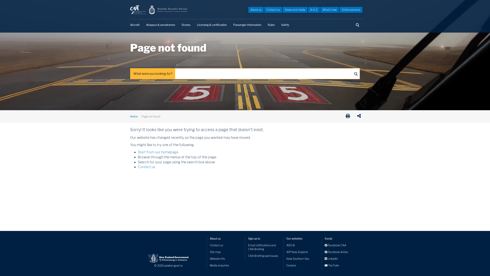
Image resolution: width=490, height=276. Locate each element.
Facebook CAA (336, 245)
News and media (295, 9)
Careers (291, 265)
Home (134, 116)
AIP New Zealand (297, 252)
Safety (285, 24)
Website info (217, 258)
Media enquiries (219, 265)
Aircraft (135, 24)
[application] (360, 116)
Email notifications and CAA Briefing (262, 247)
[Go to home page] (159, 9)
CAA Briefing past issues (263, 255)
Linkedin (332, 258)
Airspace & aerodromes (160, 24)
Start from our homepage (158, 152)
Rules (271, 24)
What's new (330, 9)
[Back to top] (479, 265)
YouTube (333, 265)
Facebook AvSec (337, 252)
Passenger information (247, 24)
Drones (186, 24)
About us (256, 9)
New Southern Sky (297, 258)
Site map (215, 252)
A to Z (314, 9)
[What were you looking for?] (356, 74)
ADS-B (290, 245)
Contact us (273, 9)
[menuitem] (256, 9)
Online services (351, 9)
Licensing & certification (212, 24)
